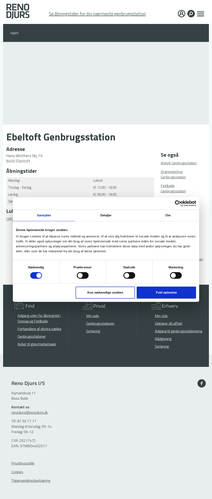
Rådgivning (163, 338)
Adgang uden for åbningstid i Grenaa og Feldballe (39, 318)
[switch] (83, 275)
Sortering (93, 331)
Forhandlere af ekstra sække (39, 329)
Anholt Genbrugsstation (179, 163)
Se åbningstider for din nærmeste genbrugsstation (97, 13)
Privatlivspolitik (22, 463)
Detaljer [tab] (106, 215)
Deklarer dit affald (168, 323)
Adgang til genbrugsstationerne (178, 331)
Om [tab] (168, 215)
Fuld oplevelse (166, 292)
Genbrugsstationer (32, 336)
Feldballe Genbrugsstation (173, 188)
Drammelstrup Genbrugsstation (173, 174)
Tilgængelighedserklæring (30, 480)
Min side (92, 316)
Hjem (14, 33)
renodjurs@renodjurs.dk (29, 412)
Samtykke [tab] (44, 215)
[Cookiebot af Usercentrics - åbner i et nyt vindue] (178, 203)
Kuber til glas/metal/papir (37, 344)
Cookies (17, 472)
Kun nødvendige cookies (105, 292)
